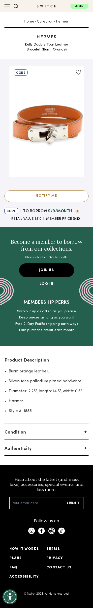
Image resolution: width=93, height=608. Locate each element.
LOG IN (46, 284)
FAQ (13, 567)
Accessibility (24, 577)
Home (29, 22)
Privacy (54, 558)
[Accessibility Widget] (9, 596)
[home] (46, 6)
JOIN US (46, 270)
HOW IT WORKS (24, 549)
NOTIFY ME (46, 196)
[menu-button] (7, 6)
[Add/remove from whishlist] (78, 72)
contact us (59, 567)
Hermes (62, 22)
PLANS (15, 558)
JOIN (79, 6)
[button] (16, 6)
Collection (45, 22)
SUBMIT (73, 503)
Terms (53, 549)
